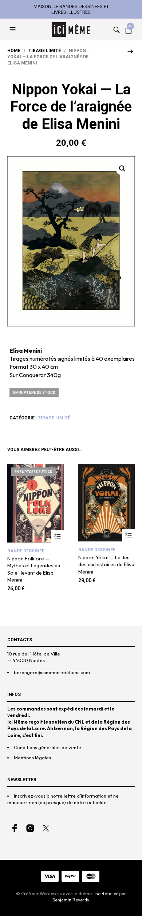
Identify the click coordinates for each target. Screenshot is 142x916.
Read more (57, 536)
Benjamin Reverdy (70, 900)
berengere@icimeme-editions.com (52, 672)
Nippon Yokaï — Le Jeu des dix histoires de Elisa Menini (106, 564)
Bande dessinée (25, 550)
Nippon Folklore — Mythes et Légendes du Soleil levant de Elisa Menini (33, 569)
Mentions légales (32, 757)
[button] (13, 29)
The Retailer (105, 893)
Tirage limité (44, 50)
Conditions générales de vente (47, 747)
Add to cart (128, 535)
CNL (79, 722)
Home (13, 50)
